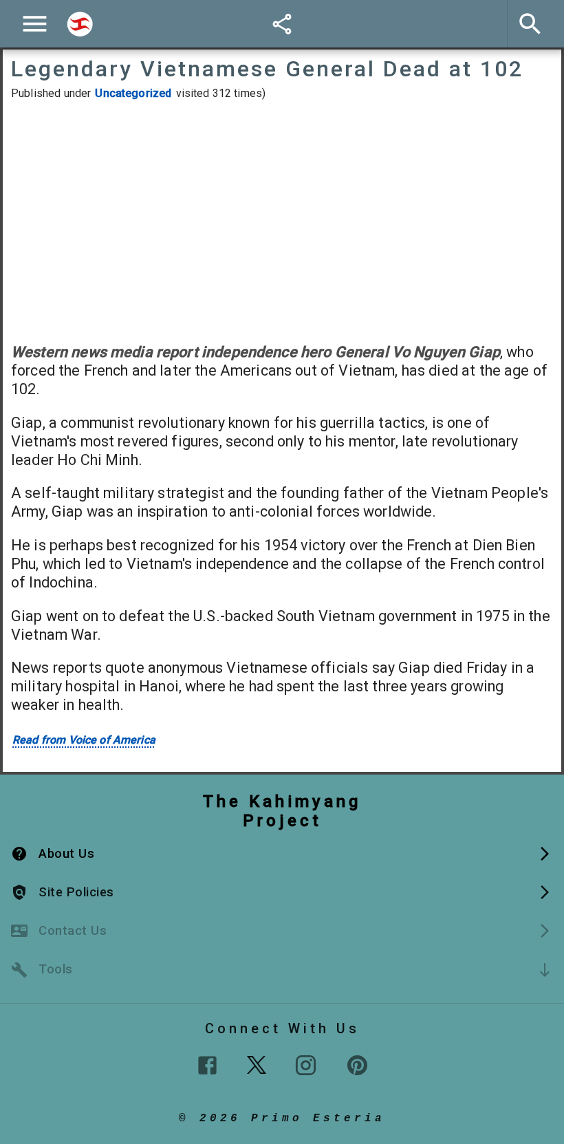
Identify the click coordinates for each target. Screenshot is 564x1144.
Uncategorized (133, 93)
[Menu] (34, 23)
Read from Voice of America (83, 739)
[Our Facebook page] (207, 1065)
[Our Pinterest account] (357, 1065)
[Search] (79, 24)
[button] (282, 853)
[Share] (282, 24)
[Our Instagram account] (305, 1065)
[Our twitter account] (256, 1063)
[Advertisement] (282, 221)
